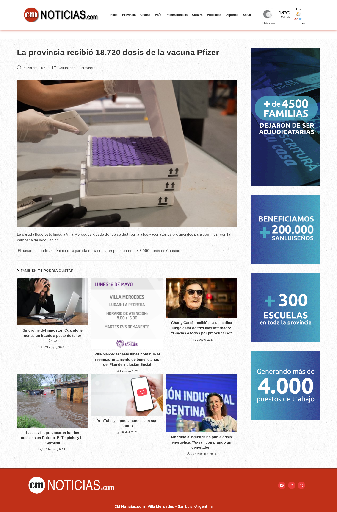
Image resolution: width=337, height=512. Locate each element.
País (158, 15)
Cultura (197, 15)
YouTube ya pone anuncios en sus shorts (127, 423)
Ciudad (145, 15)
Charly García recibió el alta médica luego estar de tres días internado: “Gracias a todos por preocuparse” (201, 328)
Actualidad (66, 68)
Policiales (214, 15)
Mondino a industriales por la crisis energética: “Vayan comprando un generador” (201, 442)
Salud (247, 15)
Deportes (232, 15)
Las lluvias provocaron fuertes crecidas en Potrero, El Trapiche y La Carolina (53, 438)
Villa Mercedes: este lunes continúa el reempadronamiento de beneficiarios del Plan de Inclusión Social (127, 359)
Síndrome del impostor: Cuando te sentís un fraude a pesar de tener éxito (53, 335)
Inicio (114, 15)
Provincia (129, 15)
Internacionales (177, 15)
